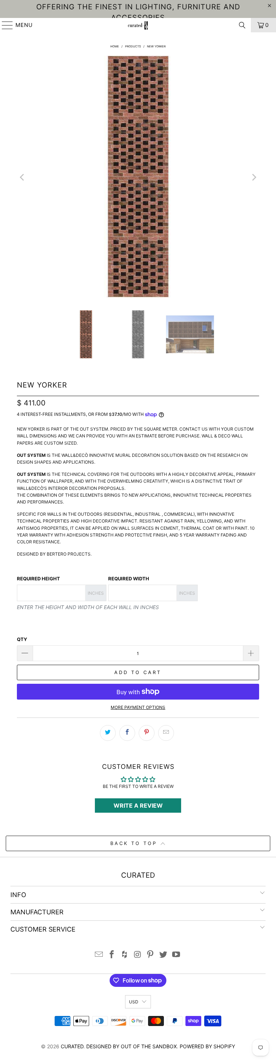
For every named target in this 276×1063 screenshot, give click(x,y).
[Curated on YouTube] (176, 955)
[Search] (242, 25)
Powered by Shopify (207, 1046)
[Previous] (22, 177)
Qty (22, 639)
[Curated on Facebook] (112, 955)
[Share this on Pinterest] (147, 733)
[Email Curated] (99, 955)
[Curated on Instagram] (137, 955)
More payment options (138, 707)
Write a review (138, 805)
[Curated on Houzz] (124, 955)
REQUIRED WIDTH (128, 578)
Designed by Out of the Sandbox (131, 1046)
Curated (72, 1046)
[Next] (253, 177)
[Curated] (138, 25)
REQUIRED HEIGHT (38, 578)
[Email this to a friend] (166, 733)
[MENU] (4, 25)
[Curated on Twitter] (163, 955)
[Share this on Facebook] (127, 733)
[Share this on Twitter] (108, 733)
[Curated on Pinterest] (150, 955)
